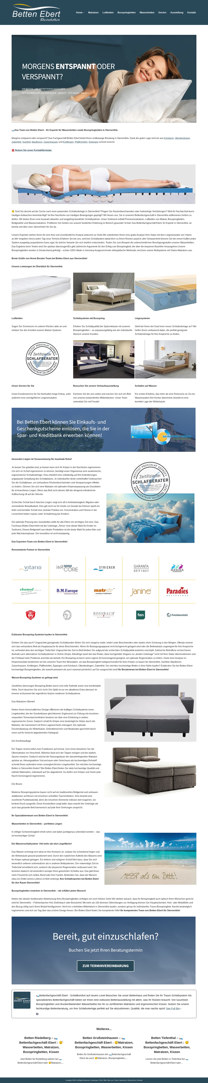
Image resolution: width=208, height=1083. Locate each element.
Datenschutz (132, 1080)
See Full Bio (173, 1008)
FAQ (100, 1080)
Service (162, 12)
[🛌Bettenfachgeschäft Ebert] (36, 12)
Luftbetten (108, 12)
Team (116, 1080)
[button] (83, 12)
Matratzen (93, 12)
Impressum (122, 1080)
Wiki (105, 1080)
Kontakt (191, 12)
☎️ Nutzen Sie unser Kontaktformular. (32, 150)
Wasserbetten (147, 12)
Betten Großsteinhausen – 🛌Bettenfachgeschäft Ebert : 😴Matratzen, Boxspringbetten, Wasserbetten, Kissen (104, 1042)
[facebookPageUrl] (37, 1014)
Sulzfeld (26, 142)
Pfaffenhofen (81, 142)
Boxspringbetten (127, 12)
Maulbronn (37, 142)
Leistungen (94, 1080)
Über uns (110, 1080)
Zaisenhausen (51, 142)
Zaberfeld (16, 142)
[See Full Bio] (181, 1008)
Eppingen (93, 142)
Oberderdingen (182, 138)
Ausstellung (176, 12)
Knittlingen (68, 142)
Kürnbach (169, 138)
